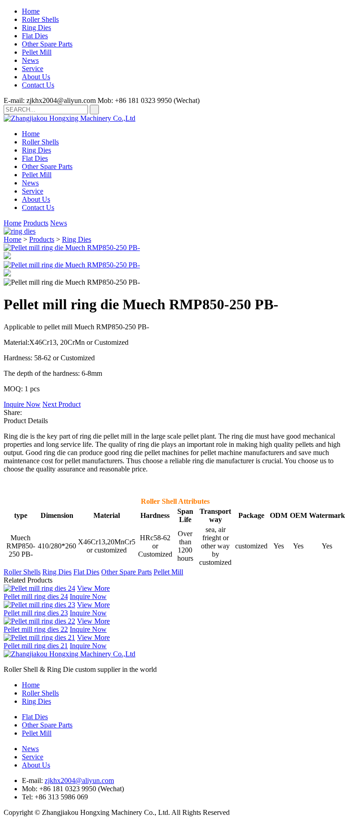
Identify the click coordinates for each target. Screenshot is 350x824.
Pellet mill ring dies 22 (36, 629)
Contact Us (38, 85)
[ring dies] (20, 231)
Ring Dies (36, 27)
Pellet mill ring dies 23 (36, 613)
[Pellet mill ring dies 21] (39, 637)
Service (32, 68)
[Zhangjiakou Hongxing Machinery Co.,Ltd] (69, 118)
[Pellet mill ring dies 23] (39, 605)
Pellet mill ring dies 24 (36, 596)
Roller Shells (40, 19)
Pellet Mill (36, 52)
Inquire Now (22, 404)
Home (31, 11)
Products (35, 223)
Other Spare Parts (47, 44)
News (30, 60)
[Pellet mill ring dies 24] (39, 588)
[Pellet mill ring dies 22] (39, 621)
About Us (36, 77)
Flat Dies (35, 36)
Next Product (61, 404)
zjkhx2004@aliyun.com (79, 780)
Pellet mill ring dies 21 (36, 646)
